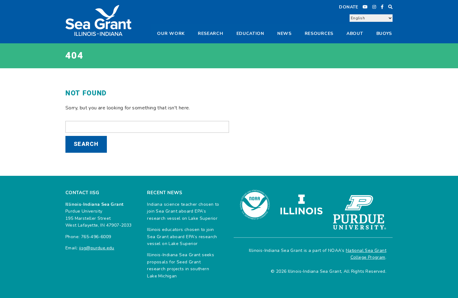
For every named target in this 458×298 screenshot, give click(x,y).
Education (250, 33)
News (284, 33)
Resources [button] (319, 33)
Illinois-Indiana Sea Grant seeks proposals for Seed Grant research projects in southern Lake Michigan (180, 265)
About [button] (354, 33)
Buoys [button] (384, 33)
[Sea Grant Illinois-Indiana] (98, 20)
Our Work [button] (171, 33)
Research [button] (210, 33)
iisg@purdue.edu (96, 248)
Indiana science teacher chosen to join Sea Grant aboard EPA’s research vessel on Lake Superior (183, 211)
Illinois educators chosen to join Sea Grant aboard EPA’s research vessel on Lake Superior (182, 237)
